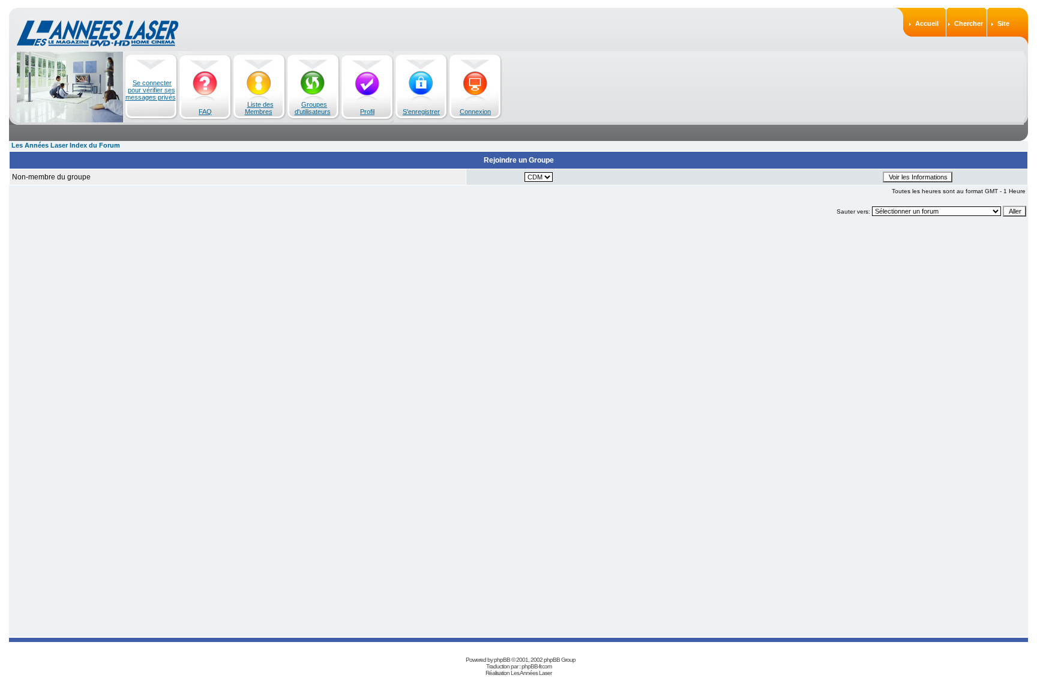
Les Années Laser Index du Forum (65, 145)
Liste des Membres (259, 108)
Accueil (927, 23)
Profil (367, 111)
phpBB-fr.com (537, 666)
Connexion (475, 111)
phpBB (502, 659)
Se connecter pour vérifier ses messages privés (150, 90)
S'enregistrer (421, 111)
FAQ (205, 111)
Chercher (968, 23)
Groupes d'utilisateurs (313, 108)
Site (1003, 23)
